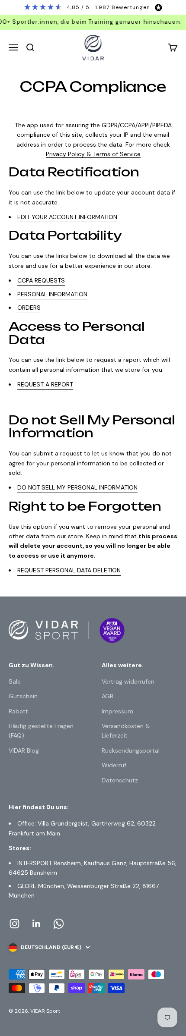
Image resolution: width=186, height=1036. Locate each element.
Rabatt (18, 711)
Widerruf (114, 765)
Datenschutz (120, 780)
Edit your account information (67, 217)
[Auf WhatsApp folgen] (58, 923)
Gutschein (23, 696)
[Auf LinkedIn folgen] (36, 923)
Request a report (45, 384)
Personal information (52, 294)
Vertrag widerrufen (128, 681)
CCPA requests (41, 280)
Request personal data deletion (69, 570)
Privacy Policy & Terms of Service (93, 154)
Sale (15, 681)
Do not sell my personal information (77, 487)
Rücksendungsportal (131, 750)
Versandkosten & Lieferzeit (126, 730)
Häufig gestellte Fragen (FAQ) (41, 730)
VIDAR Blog (24, 750)
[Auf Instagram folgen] (14, 923)
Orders (29, 307)
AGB (107, 696)
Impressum (117, 711)
